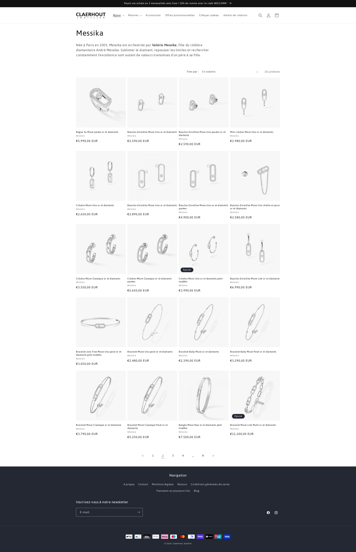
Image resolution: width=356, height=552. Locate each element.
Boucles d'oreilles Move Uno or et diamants (152, 132)
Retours (182, 484)
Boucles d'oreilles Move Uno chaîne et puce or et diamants (255, 207)
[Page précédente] (143, 456)
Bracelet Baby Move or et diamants (199, 351)
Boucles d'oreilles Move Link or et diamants (255, 278)
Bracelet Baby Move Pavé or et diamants (253, 351)
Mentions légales (163, 484)
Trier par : (192, 71)
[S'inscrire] (138, 512)
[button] (118, 15)
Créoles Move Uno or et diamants (95, 205)
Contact (143, 484)
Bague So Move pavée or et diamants (97, 132)
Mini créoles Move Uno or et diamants (251, 132)
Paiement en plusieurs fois (173, 490)
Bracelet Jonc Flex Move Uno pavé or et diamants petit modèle (98, 353)
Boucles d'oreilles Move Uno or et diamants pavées (203, 207)
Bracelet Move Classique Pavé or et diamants (147, 427)
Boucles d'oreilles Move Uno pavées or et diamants (202, 134)
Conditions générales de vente (210, 484)
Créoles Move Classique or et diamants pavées (149, 280)
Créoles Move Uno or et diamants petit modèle (200, 280)
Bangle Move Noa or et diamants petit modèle (200, 427)
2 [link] (163, 455)
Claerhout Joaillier (182, 543)
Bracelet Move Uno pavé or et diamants (149, 351)
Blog (196, 490)
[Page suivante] (213, 456)
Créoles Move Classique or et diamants (98, 278)
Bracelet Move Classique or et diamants (98, 425)
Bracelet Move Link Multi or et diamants (253, 425)
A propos (129, 484)
